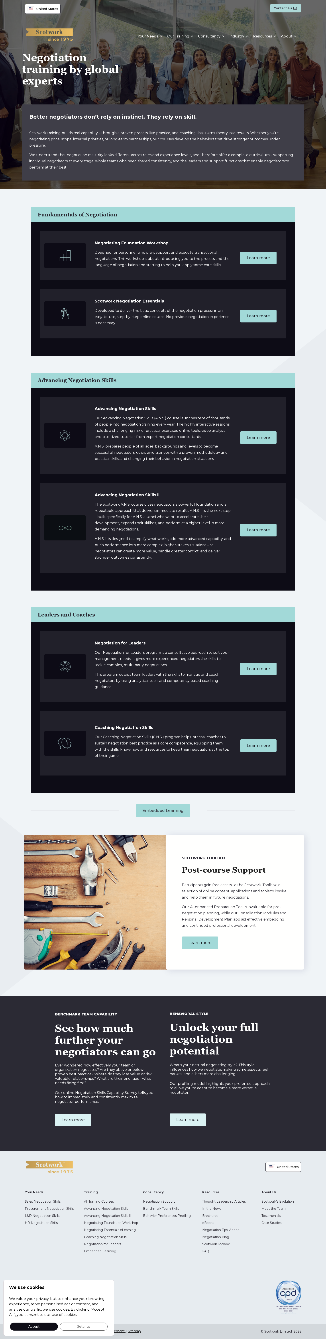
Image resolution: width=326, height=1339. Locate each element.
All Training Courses (99, 1202)
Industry (236, 36)
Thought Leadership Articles (224, 1202)
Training (91, 1192)
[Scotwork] (49, 1167)
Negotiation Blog (215, 1237)
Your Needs (148, 36)
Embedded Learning (100, 1251)
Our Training (178, 36)
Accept (33, 1326)
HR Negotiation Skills (41, 1223)
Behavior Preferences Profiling (167, 1216)
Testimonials (271, 1216)
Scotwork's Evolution (277, 1202)
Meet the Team (273, 1209)
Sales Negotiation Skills (43, 1202)
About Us (269, 1192)
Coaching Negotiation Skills (105, 1237)
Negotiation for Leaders (102, 1244)
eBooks (208, 1223)
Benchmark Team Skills (161, 1209)
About (286, 36)
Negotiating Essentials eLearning (110, 1230)
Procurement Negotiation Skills (49, 1209)
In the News (211, 1209)
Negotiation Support (159, 1202)
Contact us (283, 8)
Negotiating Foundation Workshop (111, 1223)
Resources (262, 36)
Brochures (210, 1216)
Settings (83, 1326)
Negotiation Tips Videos (220, 1230)
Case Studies (271, 1223)
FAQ (205, 1251)
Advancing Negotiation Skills (106, 1209)
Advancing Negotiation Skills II (107, 1216)
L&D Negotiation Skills (42, 1216)
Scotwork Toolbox (216, 1244)
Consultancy (209, 36)
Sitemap (134, 1331)
